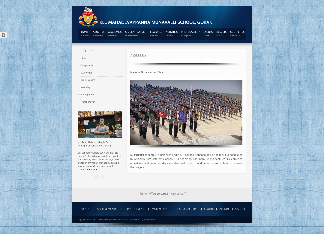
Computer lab (87, 65)
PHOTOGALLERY (190, 33)
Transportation (87, 102)
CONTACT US (237, 33)
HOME (85, 33)
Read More (92, 169)
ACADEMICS (115, 33)
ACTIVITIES (172, 33)
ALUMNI (224, 209)
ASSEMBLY (138, 55)
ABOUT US (98, 33)
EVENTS (208, 33)
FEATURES (156, 33)
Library (84, 58)
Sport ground (87, 94)
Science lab (86, 72)
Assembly (85, 87)
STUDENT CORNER (135, 33)
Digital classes (87, 80)
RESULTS (221, 33)
